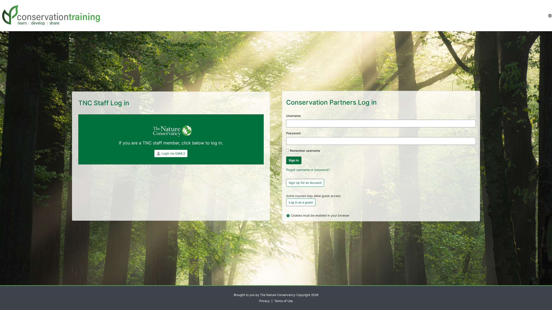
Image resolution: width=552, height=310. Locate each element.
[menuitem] (549, 15)
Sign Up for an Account (305, 182)
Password (293, 133)
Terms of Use (283, 301)
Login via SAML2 (173, 153)
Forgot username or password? (308, 170)
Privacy (264, 301)
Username (293, 116)
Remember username (305, 150)
